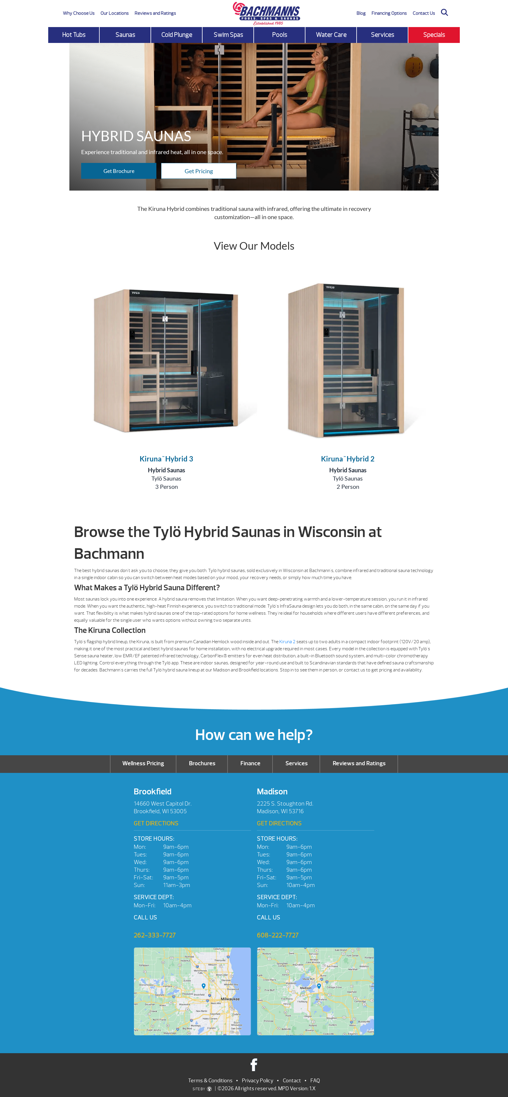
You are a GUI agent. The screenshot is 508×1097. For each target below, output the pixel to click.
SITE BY (199, 1089)
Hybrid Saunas (166, 470)
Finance (250, 763)
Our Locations (115, 13)
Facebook (254, 1064)
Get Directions (156, 823)
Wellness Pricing (143, 763)
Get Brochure (118, 171)
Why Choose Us (79, 13)
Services (382, 35)
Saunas (125, 35)
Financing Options (389, 13)
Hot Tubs (74, 35)
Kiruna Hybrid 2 (348, 458)
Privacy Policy (257, 1080)
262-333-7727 (155, 935)
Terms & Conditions (210, 1080)
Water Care (331, 35)
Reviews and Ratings (155, 13)
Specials (434, 35)
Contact (292, 1080)
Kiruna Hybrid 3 (166, 458)
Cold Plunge (176, 35)
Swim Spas (228, 35)
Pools (279, 35)
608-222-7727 (278, 935)
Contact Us (424, 13)
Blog (361, 13)
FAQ (315, 1080)
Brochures (202, 763)
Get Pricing (199, 170)
